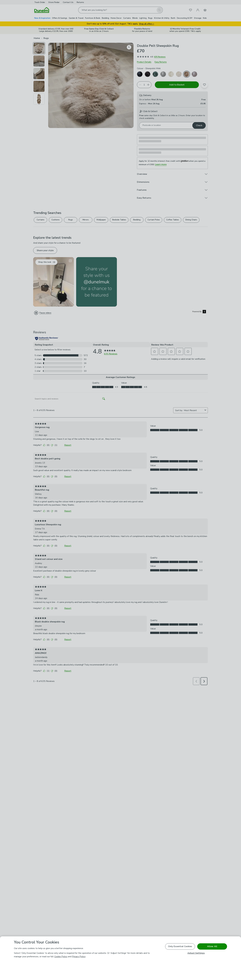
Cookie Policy (60, 956)
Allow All (212, 946)
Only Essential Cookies (180, 946)
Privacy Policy (78, 956)
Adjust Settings (196, 953)
